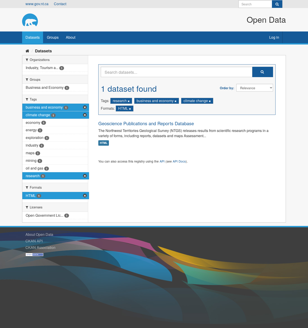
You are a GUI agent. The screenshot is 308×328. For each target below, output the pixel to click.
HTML (103, 143)
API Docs (179, 161)
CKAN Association (40, 247)
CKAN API (34, 240)
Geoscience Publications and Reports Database (146, 123)
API (162, 161)
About (70, 37)
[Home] (27, 51)
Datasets (32, 37)
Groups (53, 37)
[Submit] (277, 4)
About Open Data (39, 234)
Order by (226, 88)
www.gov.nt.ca (36, 3)
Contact (60, 3)
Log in (274, 37)
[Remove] (129, 101)
